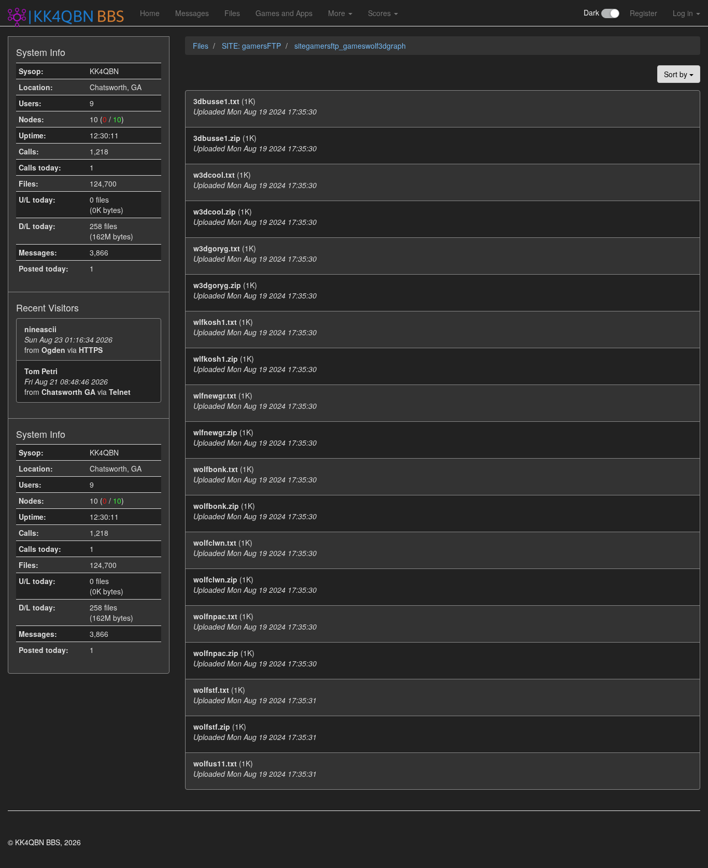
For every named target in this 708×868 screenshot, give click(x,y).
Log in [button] (684, 13)
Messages (192, 13)
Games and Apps (284, 13)
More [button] (337, 13)
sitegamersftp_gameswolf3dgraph (350, 45)
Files (232, 13)
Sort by (676, 74)
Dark (592, 12)
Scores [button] (380, 13)
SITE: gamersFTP (252, 45)
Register (643, 13)
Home (150, 13)
